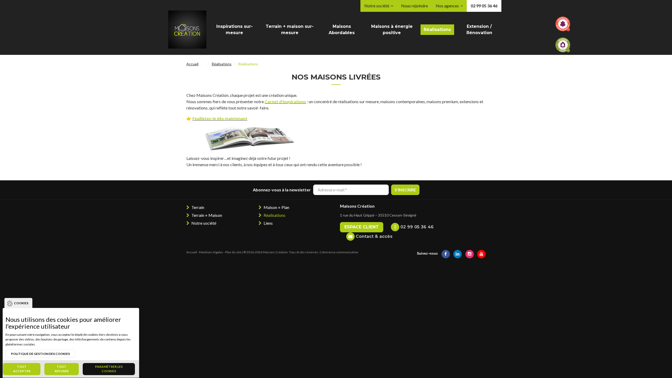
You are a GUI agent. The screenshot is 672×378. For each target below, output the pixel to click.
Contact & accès (374, 236)
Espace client (361, 226)
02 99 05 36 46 (484, 5)
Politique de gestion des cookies (40, 354)
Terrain (197, 207)
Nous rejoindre (414, 5)
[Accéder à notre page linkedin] (457, 253)
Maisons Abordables (342, 29)
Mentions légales (211, 252)
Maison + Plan (276, 207)
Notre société (376, 5)
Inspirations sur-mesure (234, 29)
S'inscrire (405, 189)
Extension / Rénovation (479, 29)
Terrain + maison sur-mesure (290, 29)
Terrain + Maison (206, 215)
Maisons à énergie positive (392, 29)
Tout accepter (21, 369)
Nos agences (447, 5)
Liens (268, 222)
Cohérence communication (338, 252)
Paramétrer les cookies (109, 369)
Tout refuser (62, 369)
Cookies (21, 303)
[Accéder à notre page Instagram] (469, 253)
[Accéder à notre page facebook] (446, 253)
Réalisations (437, 29)
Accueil (192, 64)
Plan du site (233, 252)
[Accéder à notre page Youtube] (481, 253)
